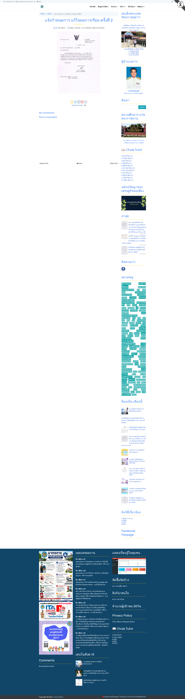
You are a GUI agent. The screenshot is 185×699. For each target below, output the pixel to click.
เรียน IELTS (117, 635)
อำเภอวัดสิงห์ (126, 394)
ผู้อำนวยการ (142, 356)
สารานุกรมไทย (119, 599)
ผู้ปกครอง (143, 354)
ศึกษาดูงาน (125, 385)
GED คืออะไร (127, 163)
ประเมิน (124, 349)
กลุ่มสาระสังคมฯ (127, 295)
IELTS (116, 643)
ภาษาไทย (135, 361)
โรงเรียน (125, 374)
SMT (138, 290)
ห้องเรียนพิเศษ (125, 392)
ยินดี (136, 364)
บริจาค (143, 333)
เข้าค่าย (124, 308)
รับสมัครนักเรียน (127, 369)
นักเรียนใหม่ (125, 331)
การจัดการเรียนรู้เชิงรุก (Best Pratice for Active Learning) (137, 461)
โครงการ (143, 308)
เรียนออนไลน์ (142, 371)
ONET (125, 521)
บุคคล (123, 336)
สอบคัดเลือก (125, 389)
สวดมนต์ (124, 387)
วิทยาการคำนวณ (141, 379)
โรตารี (134, 374)
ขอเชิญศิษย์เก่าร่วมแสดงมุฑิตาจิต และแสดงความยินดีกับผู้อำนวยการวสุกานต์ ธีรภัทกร (133, 420)
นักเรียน (78, 28)
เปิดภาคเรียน (126, 351)
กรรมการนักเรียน (140, 292)
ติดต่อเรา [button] (141, 7)
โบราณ (137, 336)
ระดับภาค (143, 364)
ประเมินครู (133, 349)
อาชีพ (144, 392)
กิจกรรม (142, 297)
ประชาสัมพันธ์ (87, 28)
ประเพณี (143, 346)
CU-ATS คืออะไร (129, 170)
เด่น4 (123, 320)
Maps (39, 1)
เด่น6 (133, 320)
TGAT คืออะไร (128, 178)
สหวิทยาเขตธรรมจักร (140, 387)
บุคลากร (130, 336)
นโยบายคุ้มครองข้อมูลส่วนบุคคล (123, 622)
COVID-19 (142, 283)
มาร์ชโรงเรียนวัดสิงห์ (127, 364)
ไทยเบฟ (143, 325)
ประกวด (143, 336)
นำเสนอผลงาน (141, 331)
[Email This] (71, 101)
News (49, 14)
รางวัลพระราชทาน (127, 371)
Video (123, 292)
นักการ (124, 328)
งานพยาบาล (142, 310)
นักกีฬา (132, 328)
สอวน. (135, 389)
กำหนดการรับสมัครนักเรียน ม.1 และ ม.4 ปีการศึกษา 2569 (137, 491)
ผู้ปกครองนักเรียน (98, 28)
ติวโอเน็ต (131, 323)
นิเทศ (130, 333)
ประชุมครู (125, 346)
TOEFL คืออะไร (128, 180)
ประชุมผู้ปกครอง (134, 346)
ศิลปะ (138, 382)
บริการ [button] (122, 7)
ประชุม (143, 344)
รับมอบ (124, 366)
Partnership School (128, 290)
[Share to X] (75, 101)
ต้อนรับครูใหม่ (141, 320)
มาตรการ (143, 361)
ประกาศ (143, 338)
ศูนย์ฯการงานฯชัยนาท (140, 385)
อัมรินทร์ (138, 392)
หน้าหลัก (93, 7)
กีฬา (123, 305)
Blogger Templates (120, 697)
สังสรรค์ (143, 389)
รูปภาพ (135, 371)
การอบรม (133, 298)
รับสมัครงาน (142, 366)
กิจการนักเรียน (141, 302)
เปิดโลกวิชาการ (141, 351)
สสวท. (130, 387)
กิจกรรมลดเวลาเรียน (128, 302)
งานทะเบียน (133, 310)
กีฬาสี (128, 305)
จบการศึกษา (125, 313)
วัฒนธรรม (137, 376)
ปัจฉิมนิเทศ (143, 349)
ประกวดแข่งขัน (126, 338)
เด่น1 (133, 318)
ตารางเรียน (125, 323)
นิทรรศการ (125, 333)
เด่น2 (139, 318)
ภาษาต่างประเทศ (126, 361)
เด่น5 (128, 320)
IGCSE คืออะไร (128, 175)
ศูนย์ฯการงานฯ (128, 518)
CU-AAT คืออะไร (129, 168)
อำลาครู (134, 394)
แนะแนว (136, 333)
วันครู (144, 376)
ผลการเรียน (125, 354)
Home (43, 14)
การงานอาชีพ (141, 295)
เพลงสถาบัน (142, 359)
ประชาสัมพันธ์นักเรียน (128, 344)
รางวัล (143, 369)
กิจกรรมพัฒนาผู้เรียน (128, 300)
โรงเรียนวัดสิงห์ (58, 697)
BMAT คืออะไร (128, 166)
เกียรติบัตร (142, 305)
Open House (142, 287)
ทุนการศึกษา (134, 325)
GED (115, 639)
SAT (115, 641)
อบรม (132, 392)
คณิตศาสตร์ (131, 308)
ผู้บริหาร (134, 354)
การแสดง (124, 297)
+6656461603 (9, 1)
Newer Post (44, 163)
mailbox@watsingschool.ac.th (26, 1)
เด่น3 (144, 318)
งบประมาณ (125, 310)
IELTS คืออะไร (128, 156)
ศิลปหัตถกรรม (131, 382)
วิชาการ (131, 379)
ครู (137, 308)
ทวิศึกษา (138, 323)
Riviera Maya (131, 697)
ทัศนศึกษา (124, 325)
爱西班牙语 (142, 697)
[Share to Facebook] (78, 101)
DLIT (124, 522)
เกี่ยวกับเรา (131, 7)
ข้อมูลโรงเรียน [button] (103, 7)
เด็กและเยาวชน (126, 318)
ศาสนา (124, 382)
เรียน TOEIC (118, 637)
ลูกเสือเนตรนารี (127, 377)
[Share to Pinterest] (82, 101)
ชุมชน (143, 313)
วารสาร (124, 380)
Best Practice (126, 283)
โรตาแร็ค (143, 374)
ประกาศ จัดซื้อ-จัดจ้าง (119, 586)
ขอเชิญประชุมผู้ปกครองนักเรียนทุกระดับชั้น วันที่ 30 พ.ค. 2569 (136, 249)
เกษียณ (135, 305)
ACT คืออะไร (127, 173)
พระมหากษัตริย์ (126, 359)
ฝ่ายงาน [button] (113, 7)
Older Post (114, 163)
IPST (124, 524)
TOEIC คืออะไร (128, 158)
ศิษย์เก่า (143, 382)
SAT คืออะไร (127, 161)
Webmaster (108, 697)
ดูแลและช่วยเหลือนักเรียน (129, 315)
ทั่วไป (144, 323)
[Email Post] (84, 105)
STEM (144, 290)
